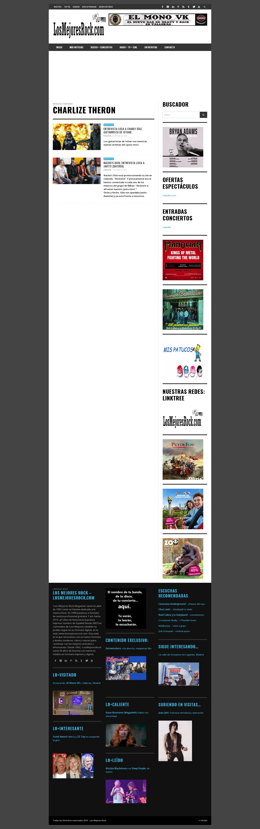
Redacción (107, 136)
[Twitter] (193, 6)
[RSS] (183, 6)
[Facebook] (162, 6)
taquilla (167, 227)
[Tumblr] (188, 6)
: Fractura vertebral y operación (180, 712)
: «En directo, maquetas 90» (129, 648)
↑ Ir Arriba (202, 820)
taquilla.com (169, 195)
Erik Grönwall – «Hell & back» (174, 631)
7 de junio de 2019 (119, 170)
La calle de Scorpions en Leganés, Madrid (181, 654)
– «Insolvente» (181, 614)
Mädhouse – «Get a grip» (172, 625)
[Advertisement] (130, 76)
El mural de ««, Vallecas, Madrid (76, 683)
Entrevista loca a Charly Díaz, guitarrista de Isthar (123, 130)
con (118, 768)
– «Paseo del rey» (181, 603)
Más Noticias (108, 125)
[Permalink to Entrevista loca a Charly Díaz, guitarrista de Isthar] (77, 136)
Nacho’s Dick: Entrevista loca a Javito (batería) (124, 164)
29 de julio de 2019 (119, 136)
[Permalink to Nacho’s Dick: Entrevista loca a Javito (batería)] (77, 170)
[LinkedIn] (173, 6)
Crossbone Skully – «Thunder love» (177, 620)
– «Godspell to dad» (175, 609)
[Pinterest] (178, 6)
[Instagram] (167, 6)
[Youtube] (199, 6)
